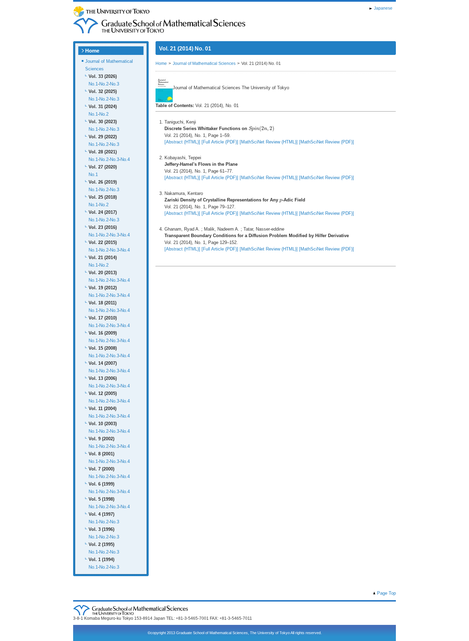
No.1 (93, 83)
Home (92, 51)
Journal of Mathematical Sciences (204, 63)
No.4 (125, 159)
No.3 (114, 83)
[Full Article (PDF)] (220, 141)
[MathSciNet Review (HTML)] (269, 141)
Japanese (383, 8)
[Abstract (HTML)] (182, 141)
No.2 (103, 83)
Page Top (386, 593)
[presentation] (261, 129)
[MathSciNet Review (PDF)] (326, 141)
